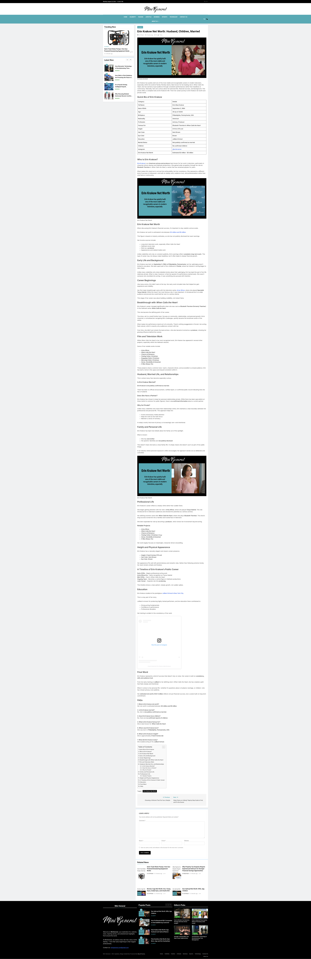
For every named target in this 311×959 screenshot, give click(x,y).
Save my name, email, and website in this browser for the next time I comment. (162, 847)
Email (164, 840)
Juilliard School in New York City (172, 593)
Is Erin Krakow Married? (148, 766)
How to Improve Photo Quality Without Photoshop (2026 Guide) (123, 87)
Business (156, 17)
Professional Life (145, 774)
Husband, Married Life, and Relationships (152, 764)
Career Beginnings (145, 758)
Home (125, 17)
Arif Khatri (141, 35)
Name (141, 840)
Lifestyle (148, 17)
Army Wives (181, 290)
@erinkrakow (177, 149)
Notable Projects (147, 776)
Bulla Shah (186, 873)
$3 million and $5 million (178, 232)
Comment (142, 820)
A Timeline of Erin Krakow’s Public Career (152, 780)
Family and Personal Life (147, 772)
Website (186, 840)
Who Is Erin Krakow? (146, 751)
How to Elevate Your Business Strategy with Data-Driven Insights (122, 77)
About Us (155, 21)
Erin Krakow (141, 163)
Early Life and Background (147, 756)
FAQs (141, 786)
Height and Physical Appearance (149, 778)
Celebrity (133, 17)
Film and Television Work (146, 762)
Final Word (143, 784)
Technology (173, 17)
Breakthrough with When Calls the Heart (151, 760)
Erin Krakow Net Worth (146, 753)
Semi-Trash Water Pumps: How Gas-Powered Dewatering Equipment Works (158, 868)
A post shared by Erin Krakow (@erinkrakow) (159, 666)
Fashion (140, 17)
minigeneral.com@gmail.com (120, 947)
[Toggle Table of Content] (163, 747)
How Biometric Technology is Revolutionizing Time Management (199, 938)
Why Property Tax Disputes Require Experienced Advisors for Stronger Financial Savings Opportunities (193, 868)
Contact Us (183, 17)
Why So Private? (146, 770)
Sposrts (164, 17)
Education (143, 782)
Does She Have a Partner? (149, 768)
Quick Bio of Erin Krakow (146, 749)
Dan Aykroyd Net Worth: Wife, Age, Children (188, 1)
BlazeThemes (141, 954)
